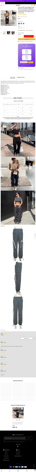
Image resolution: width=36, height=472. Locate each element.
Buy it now (27, 39)
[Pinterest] (18, 446)
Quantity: (19, 34)
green (15, 427)
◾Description (12, 77)
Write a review (26, 338)
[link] (6, 398)
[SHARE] (34, 36)
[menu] (1, 5)
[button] (1, 33)
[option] (9, 18)
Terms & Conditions (22, 441)
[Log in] (32, 5)
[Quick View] (22, 409)
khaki (16, 427)
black (13, 427)
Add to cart (29, 36)
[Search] (3, 5)
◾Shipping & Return (21, 77)
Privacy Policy (17, 441)
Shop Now (30, 62)
